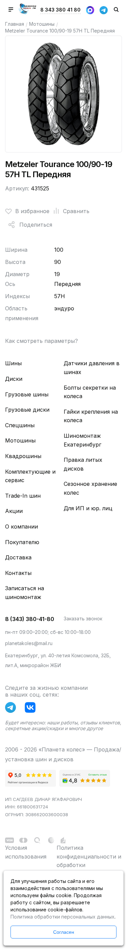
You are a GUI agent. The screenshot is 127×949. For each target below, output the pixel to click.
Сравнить (76, 211)
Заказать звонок (83, 618)
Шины (13, 363)
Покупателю (22, 542)
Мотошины (42, 24)
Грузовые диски (27, 409)
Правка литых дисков (83, 464)
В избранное (32, 211)
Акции (14, 511)
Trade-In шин (23, 495)
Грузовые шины (26, 394)
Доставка (18, 557)
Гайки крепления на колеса (91, 416)
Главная (14, 24)
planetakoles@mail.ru (28, 643)
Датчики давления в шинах (92, 367)
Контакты (18, 573)
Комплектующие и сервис (30, 476)
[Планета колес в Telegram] (12, 709)
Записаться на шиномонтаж (24, 592)
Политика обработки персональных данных (62, 917)
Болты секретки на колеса (90, 392)
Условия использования (25, 852)
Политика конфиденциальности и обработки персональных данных (89, 860)
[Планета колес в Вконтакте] (32, 709)
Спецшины (20, 425)
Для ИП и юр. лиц (88, 508)
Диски (13, 378)
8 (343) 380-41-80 (29, 619)
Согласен (63, 932)
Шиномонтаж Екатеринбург (82, 440)
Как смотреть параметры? (41, 340)
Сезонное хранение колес (90, 488)
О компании (21, 526)
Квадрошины (23, 456)
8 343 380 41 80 (60, 10)
